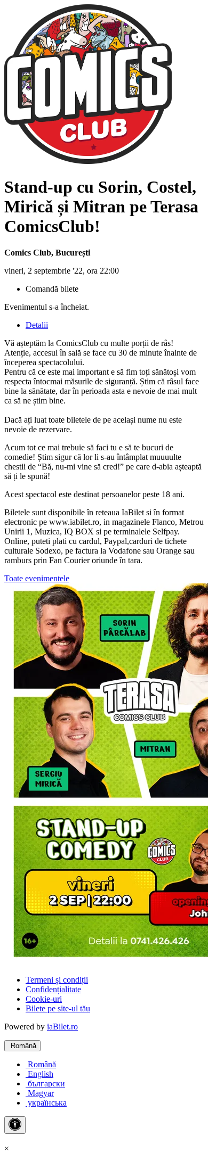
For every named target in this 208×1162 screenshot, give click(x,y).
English (39, 1073)
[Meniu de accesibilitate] (15, 1125)
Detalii (37, 324)
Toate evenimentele (36, 578)
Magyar (40, 1093)
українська (46, 1102)
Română (22, 1046)
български (45, 1083)
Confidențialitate (53, 989)
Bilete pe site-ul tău (58, 1008)
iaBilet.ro (62, 1026)
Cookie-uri (44, 998)
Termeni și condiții (57, 979)
